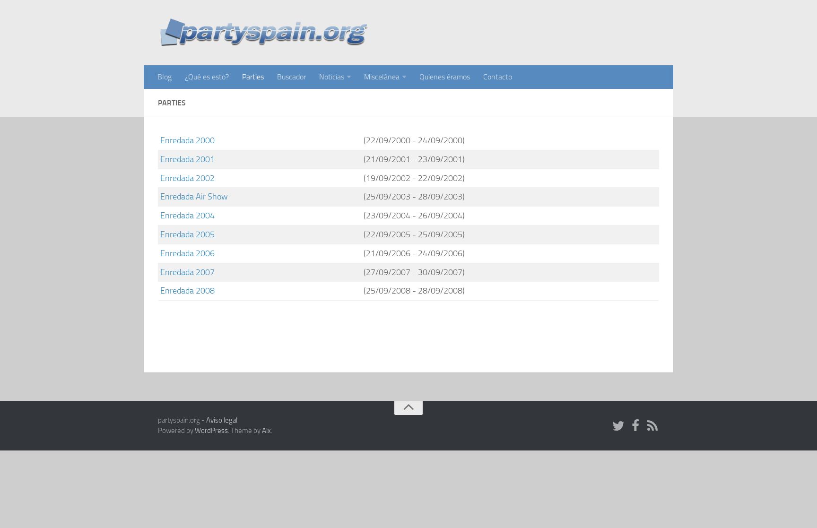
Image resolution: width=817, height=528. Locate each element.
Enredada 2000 (187, 140)
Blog (164, 76)
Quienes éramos (444, 76)
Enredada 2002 (187, 178)
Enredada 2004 (187, 215)
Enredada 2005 (187, 234)
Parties (253, 76)
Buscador (291, 76)
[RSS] (652, 426)
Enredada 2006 (187, 253)
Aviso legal (221, 420)
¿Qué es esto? (207, 76)
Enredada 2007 (187, 272)
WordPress (211, 430)
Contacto (497, 76)
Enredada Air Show (194, 196)
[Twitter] (618, 426)
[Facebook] (635, 426)
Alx (266, 430)
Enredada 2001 (187, 159)
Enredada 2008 (187, 291)
